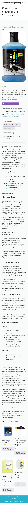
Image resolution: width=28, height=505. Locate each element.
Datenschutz (16, 501)
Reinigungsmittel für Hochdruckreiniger (10, 26)
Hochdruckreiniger (15, 115)
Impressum (22, 501)
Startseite (4, 26)
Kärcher (17, 117)
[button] (23, 2)
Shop (10, 501)
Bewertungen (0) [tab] (9, 128)
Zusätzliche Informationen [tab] (11, 125)
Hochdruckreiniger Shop (11, 3)
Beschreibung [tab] (8, 121)
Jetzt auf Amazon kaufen (10, 104)
